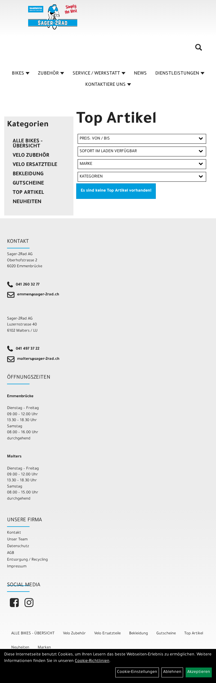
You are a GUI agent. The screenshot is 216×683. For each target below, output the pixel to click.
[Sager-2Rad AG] (52, 17)
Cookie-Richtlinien (92, 661)
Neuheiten (27, 202)
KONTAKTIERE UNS (105, 84)
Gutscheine (28, 184)
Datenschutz (18, 546)
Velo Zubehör (31, 156)
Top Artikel (28, 193)
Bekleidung (28, 174)
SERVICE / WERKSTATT (96, 73)
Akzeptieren (198, 672)
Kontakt (14, 533)
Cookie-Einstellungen (137, 672)
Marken (44, 648)
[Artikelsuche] (198, 49)
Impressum (16, 567)
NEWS (140, 73)
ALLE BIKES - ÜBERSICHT (27, 144)
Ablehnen (172, 672)
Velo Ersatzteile (35, 165)
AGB (10, 553)
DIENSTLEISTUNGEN (177, 73)
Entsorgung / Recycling (27, 560)
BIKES (18, 73)
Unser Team (17, 540)
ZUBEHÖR (48, 73)
